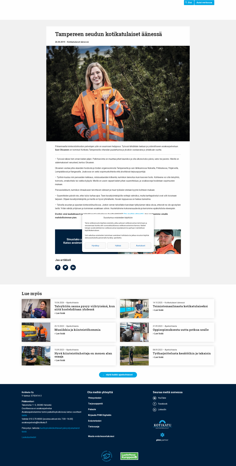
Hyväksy (95, 245)
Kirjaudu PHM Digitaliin (99, 415)
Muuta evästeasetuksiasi (101, 436)
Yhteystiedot (94, 398)
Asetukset (140, 245)
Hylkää (118, 245)
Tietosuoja (93, 426)
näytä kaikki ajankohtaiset (119, 374)
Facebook (162, 403)
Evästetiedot (94, 421)
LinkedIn (161, 409)
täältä (24, 415)
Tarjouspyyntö (95, 403)
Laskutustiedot (29, 437)
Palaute (92, 409)
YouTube (161, 398)
